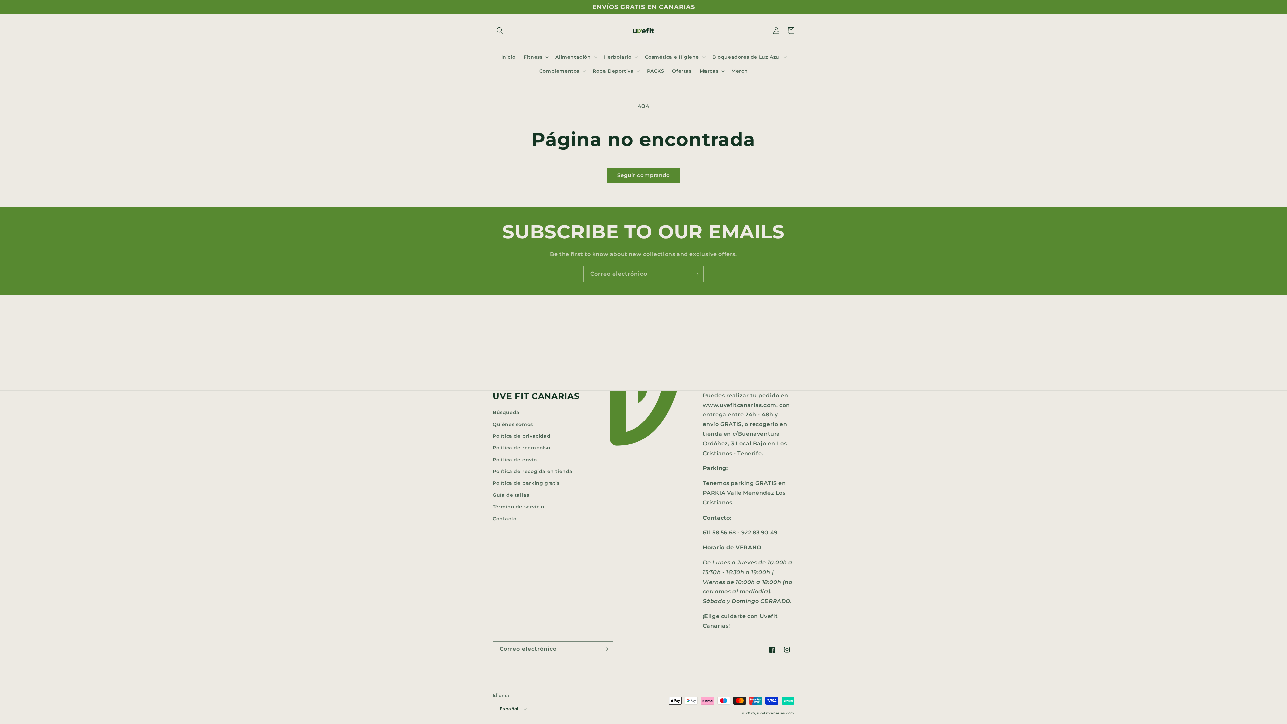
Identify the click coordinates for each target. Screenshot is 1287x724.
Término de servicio (518, 507)
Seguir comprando (643, 175)
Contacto (505, 519)
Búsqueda (506, 412)
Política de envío (515, 460)
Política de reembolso (521, 448)
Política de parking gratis (526, 483)
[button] (500, 30)
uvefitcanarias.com (775, 713)
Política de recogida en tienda (533, 471)
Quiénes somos (513, 424)
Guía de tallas (511, 495)
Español (509, 708)
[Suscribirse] (696, 274)
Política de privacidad (521, 436)
